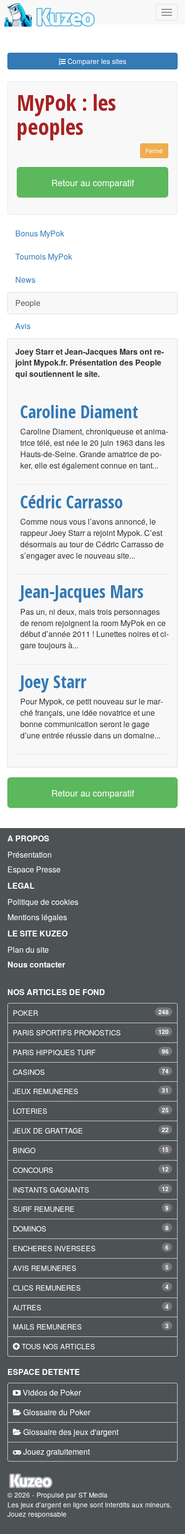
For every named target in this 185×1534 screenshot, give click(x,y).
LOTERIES (30, 1110)
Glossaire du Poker (56, 1412)
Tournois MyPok (43, 256)
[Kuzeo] (48, 12)
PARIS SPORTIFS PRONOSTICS (67, 1032)
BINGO (24, 1150)
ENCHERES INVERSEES (54, 1248)
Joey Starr (53, 681)
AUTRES (27, 1307)
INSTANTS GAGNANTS (51, 1189)
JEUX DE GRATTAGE (48, 1130)
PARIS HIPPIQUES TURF (54, 1052)
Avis (23, 326)
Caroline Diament (79, 411)
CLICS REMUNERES (47, 1287)
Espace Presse (34, 869)
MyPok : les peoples (66, 114)
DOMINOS (29, 1228)
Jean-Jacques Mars (82, 591)
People (27, 302)
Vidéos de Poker (52, 1392)
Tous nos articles (58, 1346)
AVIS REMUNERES (44, 1268)
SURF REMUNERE (43, 1208)
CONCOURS (33, 1170)
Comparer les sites (96, 61)
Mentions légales (37, 917)
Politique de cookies (42, 901)
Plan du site (28, 949)
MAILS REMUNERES (47, 1326)
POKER (25, 1012)
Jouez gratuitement (56, 1451)
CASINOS (29, 1072)
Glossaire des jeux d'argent (70, 1431)
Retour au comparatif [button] (92, 182)
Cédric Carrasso (71, 501)
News (25, 279)
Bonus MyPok (39, 233)
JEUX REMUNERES (45, 1091)
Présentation (29, 854)
